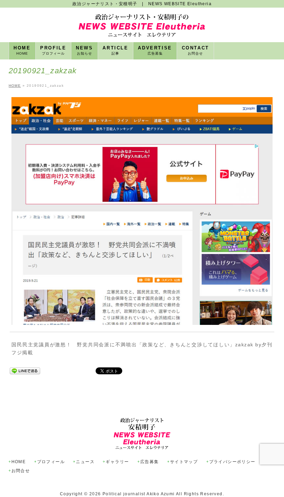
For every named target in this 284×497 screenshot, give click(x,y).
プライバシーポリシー (232, 462)
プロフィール (51, 462)
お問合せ (20, 471)
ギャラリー (117, 462)
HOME (18, 462)
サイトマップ (184, 462)
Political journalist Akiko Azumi (139, 493)
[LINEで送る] (25, 370)
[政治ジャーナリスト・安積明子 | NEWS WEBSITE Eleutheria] (142, 29)
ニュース (85, 462)
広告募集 (149, 462)
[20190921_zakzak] (141, 211)
